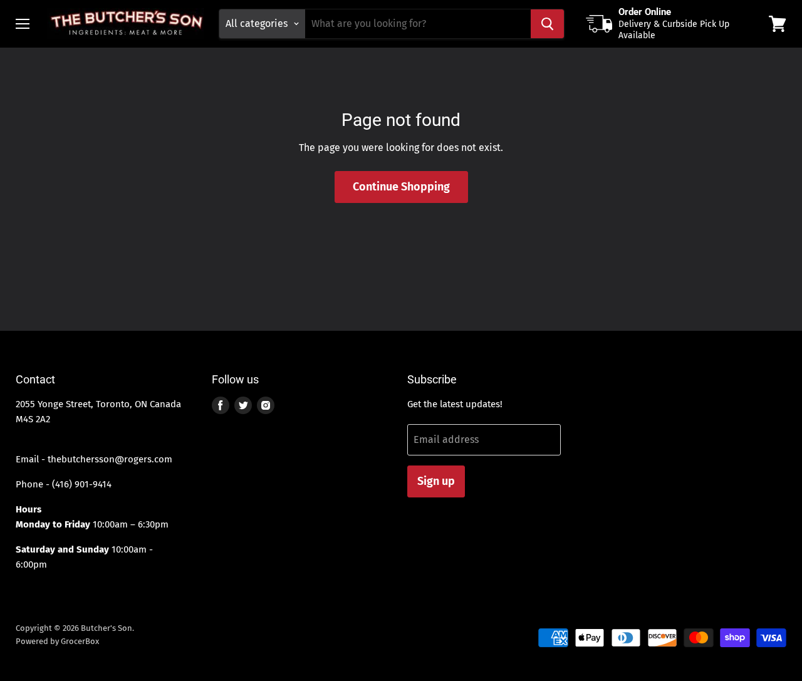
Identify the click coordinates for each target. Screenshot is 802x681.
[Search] (547, 23)
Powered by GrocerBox (57, 641)
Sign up (436, 481)
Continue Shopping (401, 187)
